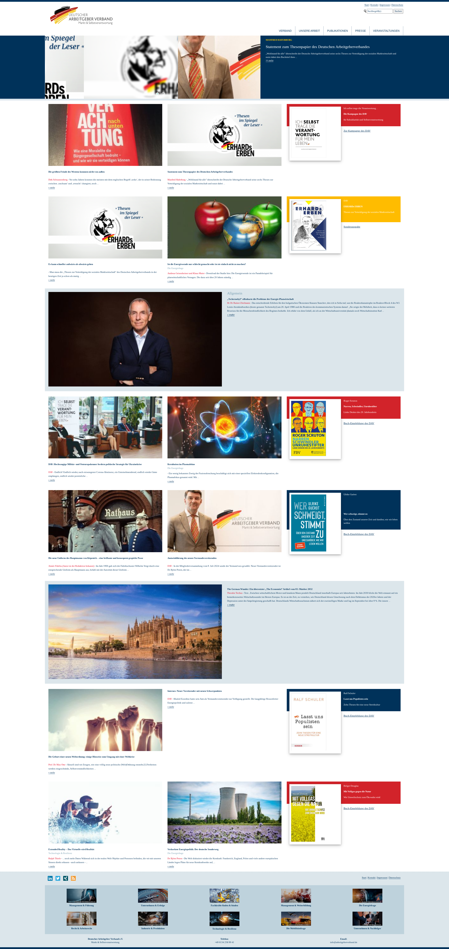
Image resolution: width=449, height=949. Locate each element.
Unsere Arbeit (309, 30)
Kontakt (374, 5)
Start (366, 5)
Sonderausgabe (352, 226)
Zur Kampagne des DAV (357, 130)
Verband (285, 30)
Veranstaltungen (386, 30)
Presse (360, 30)
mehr (269, 60)
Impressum (385, 5)
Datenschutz (397, 5)
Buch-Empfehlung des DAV (359, 423)
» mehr (51, 187)
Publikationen (337, 30)
